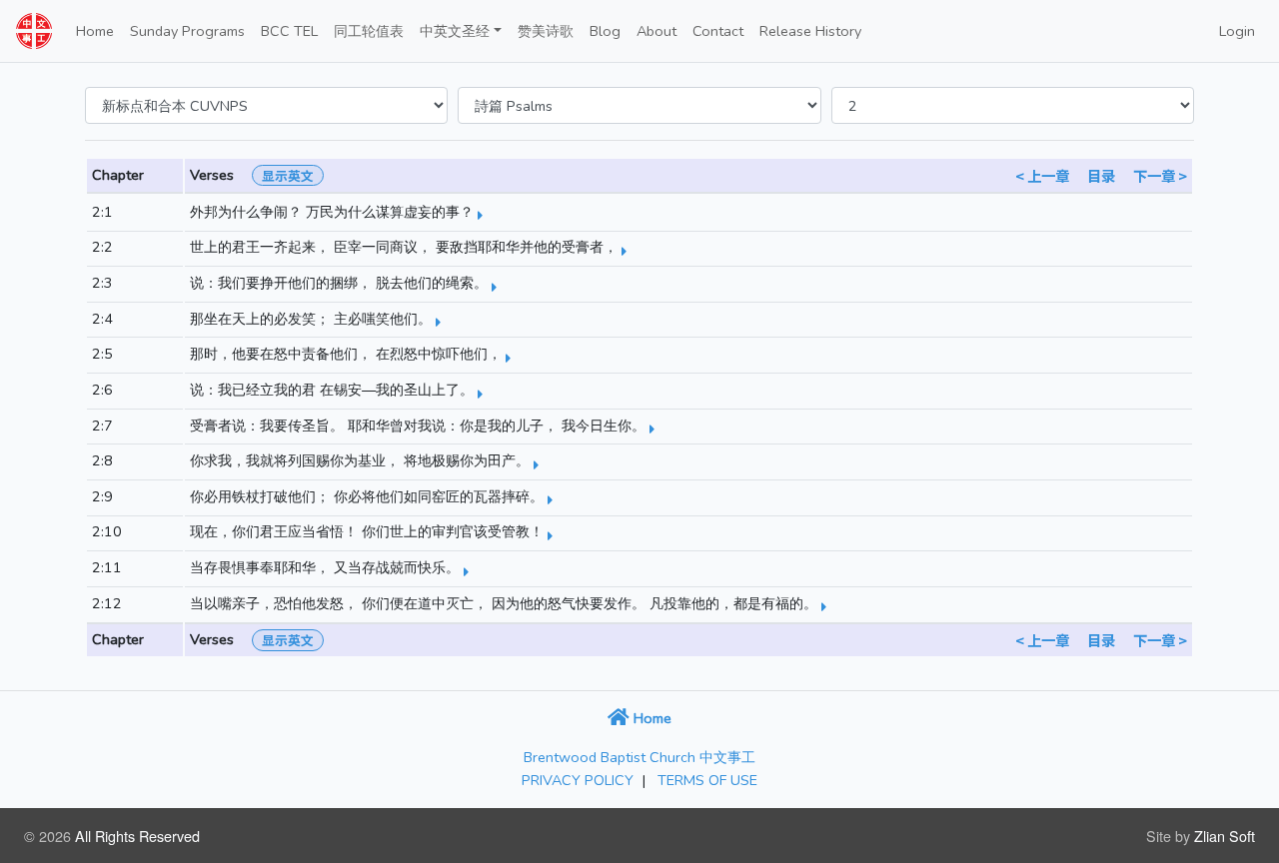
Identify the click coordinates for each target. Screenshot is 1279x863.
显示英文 (288, 175)
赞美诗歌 (546, 31)
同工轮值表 (369, 31)
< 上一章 (1042, 175)
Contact (717, 31)
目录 (1101, 175)
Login (1237, 31)
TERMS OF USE (707, 780)
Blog (605, 31)
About (656, 31)
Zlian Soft (1224, 835)
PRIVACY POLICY (578, 780)
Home (95, 31)
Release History (810, 31)
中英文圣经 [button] (455, 31)
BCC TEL (289, 31)
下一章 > (1160, 175)
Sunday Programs (187, 31)
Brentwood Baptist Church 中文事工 (639, 757)
